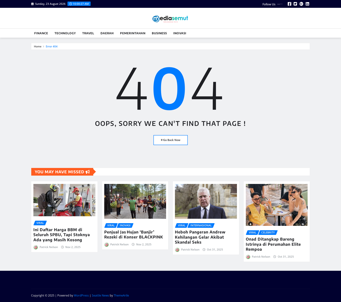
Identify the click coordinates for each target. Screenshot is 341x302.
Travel (88, 33)
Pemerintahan (132, 33)
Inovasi (179, 33)
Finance (41, 33)
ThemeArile (121, 295)
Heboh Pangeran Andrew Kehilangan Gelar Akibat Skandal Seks (200, 236)
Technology (65, 33)
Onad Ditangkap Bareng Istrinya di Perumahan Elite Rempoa (273, 244)
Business (159, 33)
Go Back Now (171, 140)
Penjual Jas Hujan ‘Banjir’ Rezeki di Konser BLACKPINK (133, 234)
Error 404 (52, 46)
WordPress (81, 295)
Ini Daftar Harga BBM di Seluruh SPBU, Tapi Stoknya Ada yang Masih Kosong (61, 234)
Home (38, 46)
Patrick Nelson (49, 247)
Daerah (107, 33)
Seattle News (100, 295)
